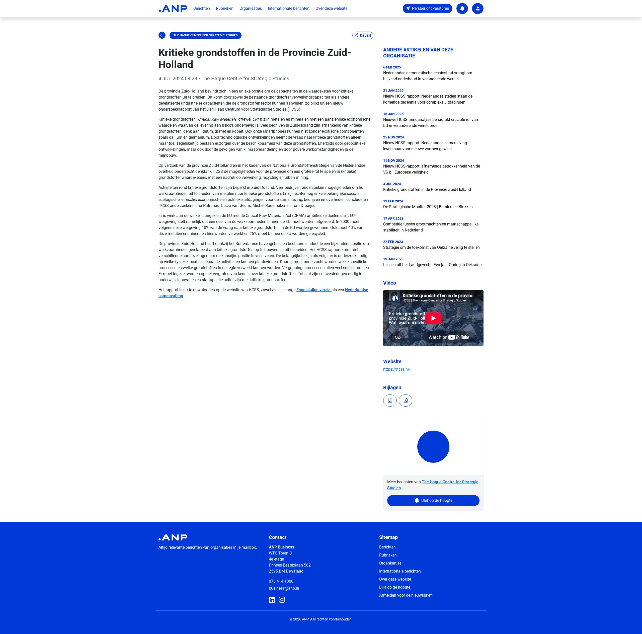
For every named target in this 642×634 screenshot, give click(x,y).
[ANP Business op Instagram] (282, 599)
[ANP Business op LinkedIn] (272, 599)
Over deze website (331, 8)
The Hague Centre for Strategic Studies (205, 35)
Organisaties (250, 8)
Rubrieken (224, 8)
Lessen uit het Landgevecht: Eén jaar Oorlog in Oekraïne (432, 264)
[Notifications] (462, 8)
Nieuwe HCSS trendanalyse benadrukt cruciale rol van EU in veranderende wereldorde (430, 122)
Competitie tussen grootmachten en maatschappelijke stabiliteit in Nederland (430, 227)
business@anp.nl (284, 588)
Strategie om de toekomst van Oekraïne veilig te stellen (431, 247)
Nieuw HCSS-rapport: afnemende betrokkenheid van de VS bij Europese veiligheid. (431, 169)
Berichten (201, 8)
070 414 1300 (281, 581)
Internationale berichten (288, 8)
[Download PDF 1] (390, 400)
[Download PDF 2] (405, 400)
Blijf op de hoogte (394, 587)
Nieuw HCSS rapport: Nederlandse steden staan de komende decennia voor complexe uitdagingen (427, 99)
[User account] (478, 8)
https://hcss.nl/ (397, 369)
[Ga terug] (162, 35)
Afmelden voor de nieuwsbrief (405, 595)
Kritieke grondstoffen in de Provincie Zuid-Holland (427, 189)
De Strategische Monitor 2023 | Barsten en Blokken (428, 206)
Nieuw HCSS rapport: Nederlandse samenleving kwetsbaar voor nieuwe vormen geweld (425, 145)
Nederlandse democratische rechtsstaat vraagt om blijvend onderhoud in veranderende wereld (427, 75)
